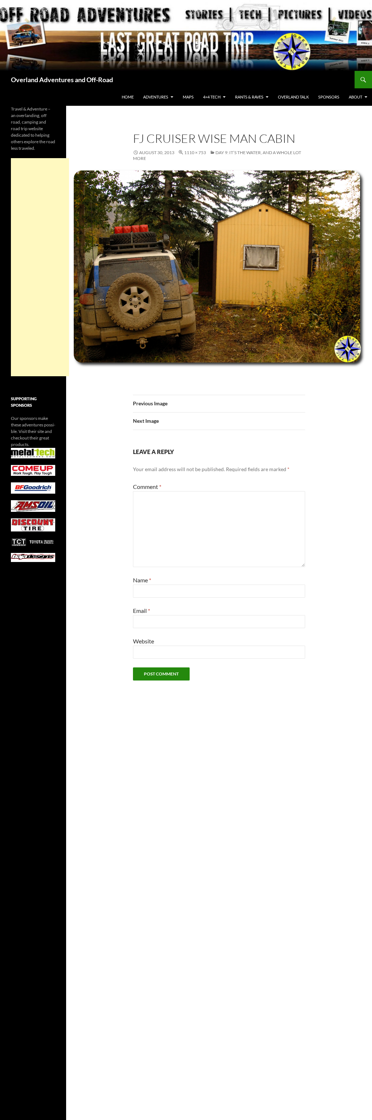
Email (141, 610)
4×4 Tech (212, 97)
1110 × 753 (195, 152)
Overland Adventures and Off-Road (62, 80)
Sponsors (328, 97)
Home (128, 97)
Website (143, 641)
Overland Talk (293, 97)
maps (188, 97)
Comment (147, 486)
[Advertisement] (40, 267)
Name (142, 580)
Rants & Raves (249, 97)
